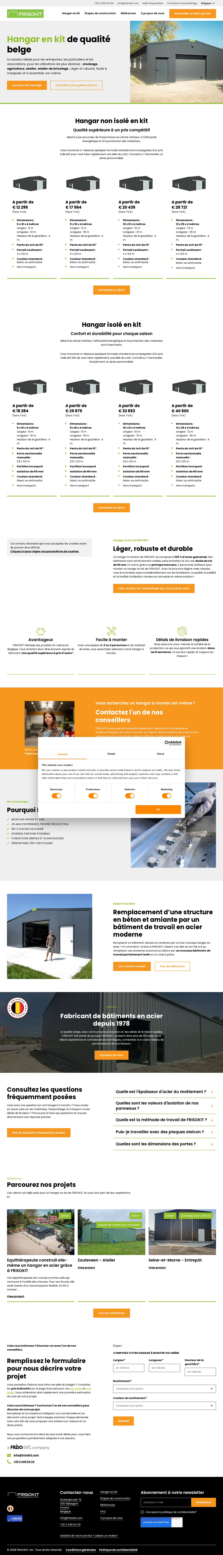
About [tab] (160, 753)
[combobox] (164, 1389)
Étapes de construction (100, 13)
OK (158, 809)
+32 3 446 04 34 (104, 3)
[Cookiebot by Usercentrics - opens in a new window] (167, 743)
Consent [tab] (62, 754)
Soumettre (203, 1502)
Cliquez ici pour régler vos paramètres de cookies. (44, 551)
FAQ (103, 1511)
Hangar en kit (71, 13)
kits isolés (76, 1388)
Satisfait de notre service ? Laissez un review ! (89, 1536)
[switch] (93, 795)
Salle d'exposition (153, 3)
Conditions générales (81, 1550)
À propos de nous (152, 13)
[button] (192, 13)
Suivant (123, 1421)
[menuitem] (71, 13)
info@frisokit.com (128, 3)
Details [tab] (112, 753)
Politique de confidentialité (118, 1550)
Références (128, 13)
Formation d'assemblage (182, 3)
